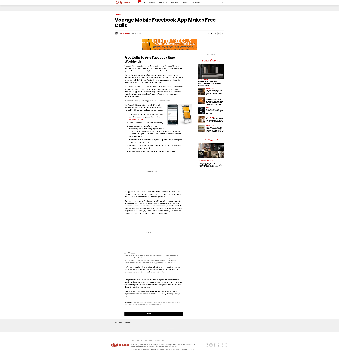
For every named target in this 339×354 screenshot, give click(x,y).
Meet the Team (143, 340)
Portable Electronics (150, 302)
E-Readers (175, 302)
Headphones (175, 3)
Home (136, 302)
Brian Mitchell (125, 33)
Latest (141, 302)
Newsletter (157, 340)
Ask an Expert (196, 3)
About (132, 340)
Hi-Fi (144, 3)
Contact (137, 340)
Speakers (152, 3)
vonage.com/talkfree (136, 119)
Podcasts (186, 3)
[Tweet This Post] (211, 33)
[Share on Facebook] (208, 33)
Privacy (162, 340)
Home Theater (163, 3)
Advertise (150, 340)
